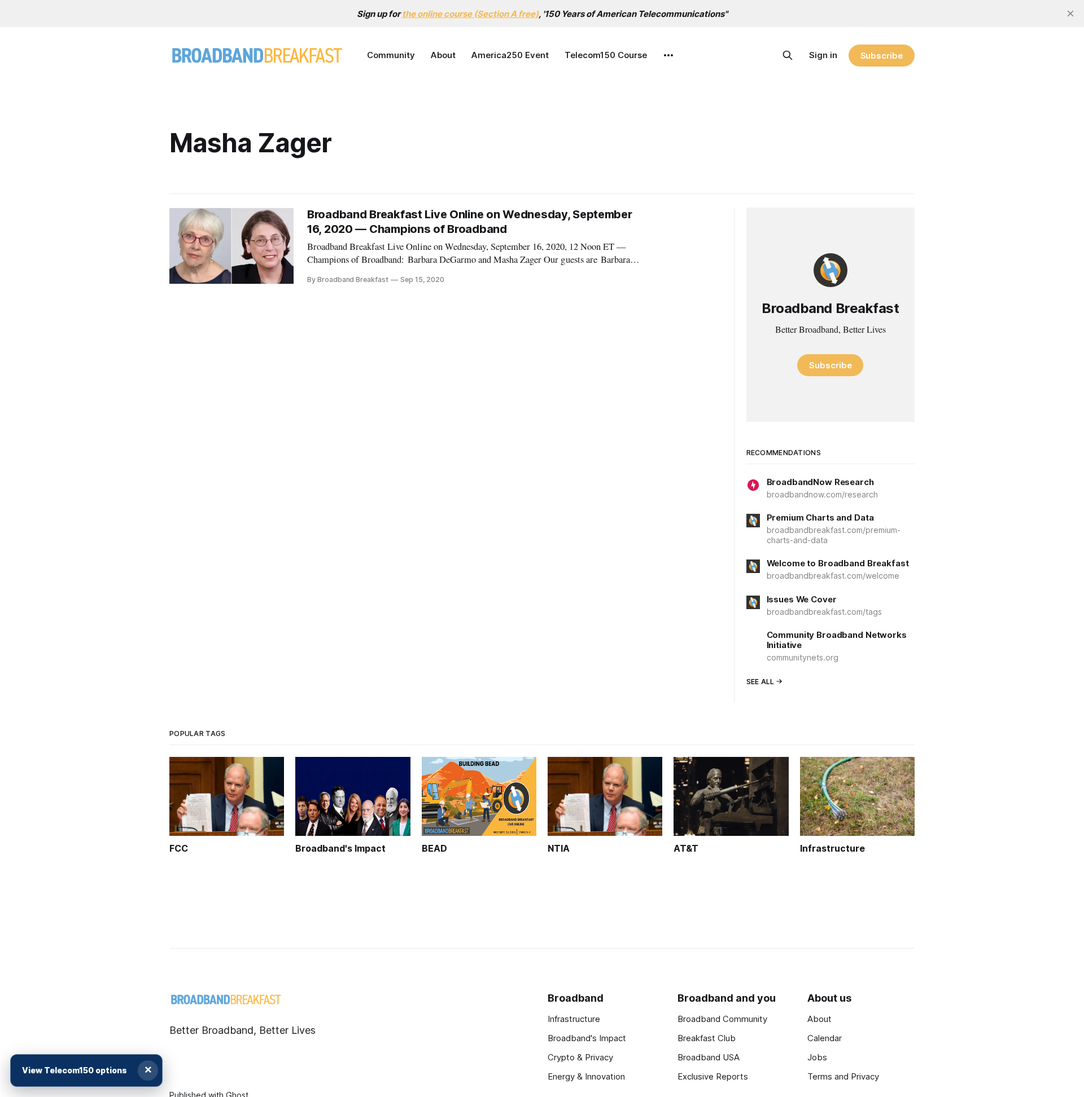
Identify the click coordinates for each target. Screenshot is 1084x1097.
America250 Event (510, 55)
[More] (668, 55)
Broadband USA (709, 1057)
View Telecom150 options (74, 1070)
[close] (1070, 14)
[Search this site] (788, 55)
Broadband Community (722, 1019)
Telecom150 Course (606, 55)
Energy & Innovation (586, 1076)
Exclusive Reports (713, 1076)
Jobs (817, 1057)
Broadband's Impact (587, 1038)
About (443, 55)
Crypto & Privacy (580, 1057)
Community (391, 55)
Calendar (824, 1038)
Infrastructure (574, 1019)
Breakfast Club (707, 1038)
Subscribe (881, 55)
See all (760, 681)
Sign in (823, 55)
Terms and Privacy (843, 1076)
